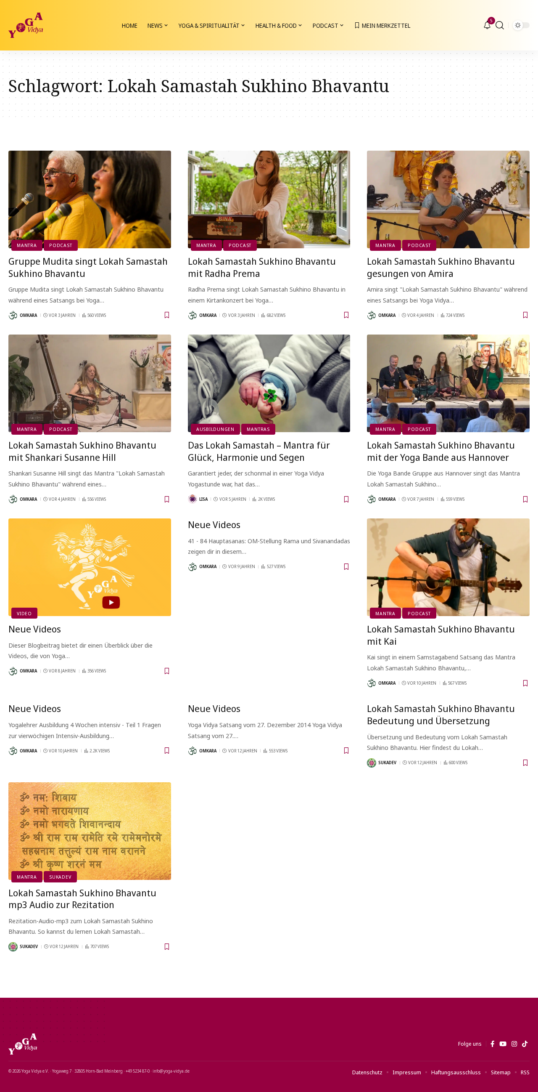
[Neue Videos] (89, 567)
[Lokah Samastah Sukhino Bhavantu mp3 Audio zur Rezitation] (89, 831)
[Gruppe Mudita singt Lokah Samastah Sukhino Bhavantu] (89, 199)
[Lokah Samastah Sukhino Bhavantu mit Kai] (448, 567)
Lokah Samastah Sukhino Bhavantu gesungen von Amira (441, 267)
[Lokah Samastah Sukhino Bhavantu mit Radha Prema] (269, 199)
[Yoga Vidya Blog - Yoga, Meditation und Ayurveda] (25, 25)
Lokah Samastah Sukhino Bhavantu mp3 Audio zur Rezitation (82, 898)
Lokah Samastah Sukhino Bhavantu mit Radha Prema (262, 267)
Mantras (258, 429)
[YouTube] (503, 1044)
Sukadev (387, 762)
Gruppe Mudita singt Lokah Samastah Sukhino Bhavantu (88, 267)
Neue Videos (34, 628)
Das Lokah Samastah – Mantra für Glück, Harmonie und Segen (259, 450)
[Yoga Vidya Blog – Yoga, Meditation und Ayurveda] (22, 1044)
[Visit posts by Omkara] (13, 315)
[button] (500, 25)
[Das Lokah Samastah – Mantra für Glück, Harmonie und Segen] (269, 383)
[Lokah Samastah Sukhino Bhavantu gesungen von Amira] (448, 199)
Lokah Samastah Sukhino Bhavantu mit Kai (441, 634)
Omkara (28, 315)
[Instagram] (514, 1044)
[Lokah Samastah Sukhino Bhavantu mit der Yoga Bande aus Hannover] (448, 383)
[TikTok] (525, 1044)
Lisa (203, 499)
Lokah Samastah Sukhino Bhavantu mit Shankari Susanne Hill (82, 450)
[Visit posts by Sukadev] (371, 763)
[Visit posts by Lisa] (192, 499)
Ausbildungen (215, 429)
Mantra (27, 245)
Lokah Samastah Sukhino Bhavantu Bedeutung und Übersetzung (441, 714)
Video (24, 613)
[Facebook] (492, 1044)
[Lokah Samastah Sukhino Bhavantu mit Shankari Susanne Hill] (89, 383)
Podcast (60, 245)
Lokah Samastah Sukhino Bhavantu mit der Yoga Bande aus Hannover (441, 450)
